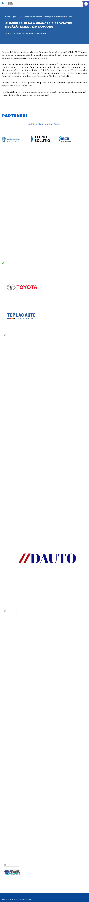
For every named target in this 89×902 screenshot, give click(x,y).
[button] (86, 4)
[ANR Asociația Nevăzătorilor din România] (7, 3)
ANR (10, 33)
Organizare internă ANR (36, 33)
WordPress (27, 900)
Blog (20, 17)
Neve (4, 900)
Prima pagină (10, 17)
